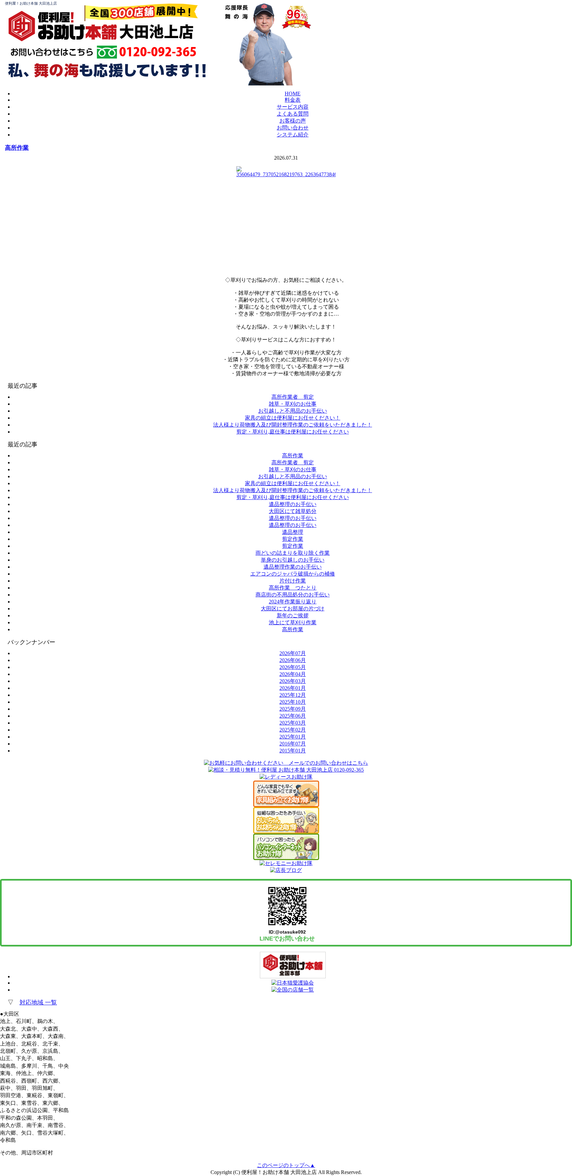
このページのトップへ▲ (286, 1165)
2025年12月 (292, 695)
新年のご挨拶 (293, 615)
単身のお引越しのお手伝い (292, 560)
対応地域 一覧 (38, 1002)
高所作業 (17, 147)
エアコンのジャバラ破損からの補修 (292, 574)
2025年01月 (292, 737)
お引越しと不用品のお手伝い (292, 411)
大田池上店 (156, 31)
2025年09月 (292, 709)
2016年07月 (292, 743)
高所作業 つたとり (292, 587)
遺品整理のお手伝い (292, 504)
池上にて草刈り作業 (292, 622)
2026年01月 (292, 688)
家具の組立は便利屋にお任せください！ (292, 418)
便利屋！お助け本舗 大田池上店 (31, 3)
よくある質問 (293, 114)
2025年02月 (292, 730)
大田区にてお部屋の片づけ (292, 608)
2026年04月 (292, 674)
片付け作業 (292, 581)
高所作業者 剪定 (292, 397)
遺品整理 (292, 532)
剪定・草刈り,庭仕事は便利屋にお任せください (292, 432)
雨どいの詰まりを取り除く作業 (293, 553)
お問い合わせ (293, 127)
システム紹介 (293, 134)
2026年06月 (292, 660)
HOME (293, 93)
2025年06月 (292, 716)
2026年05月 (292, 667)
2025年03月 (292, 723)
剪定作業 (292, 539)
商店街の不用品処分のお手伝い (293, 594)
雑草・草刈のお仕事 (292, 404)
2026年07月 (292, 653)
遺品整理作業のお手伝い (292, 567)
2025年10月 (292, 702)
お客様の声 (292, 121)
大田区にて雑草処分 (292, 511)
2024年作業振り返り (292, 601)
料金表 (293, 100)
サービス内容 (293, 107)
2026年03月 (292, 681)
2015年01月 (292, 750)
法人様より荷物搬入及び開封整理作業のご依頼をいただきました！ (292, 425)
